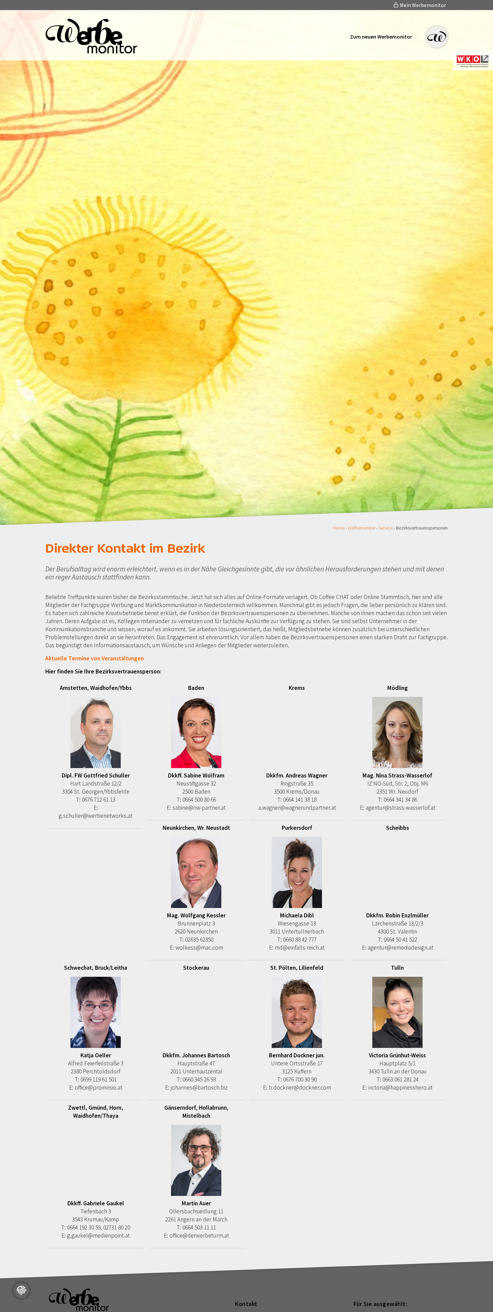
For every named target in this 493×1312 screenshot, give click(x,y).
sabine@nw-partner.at (199, 807)
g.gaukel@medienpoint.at (98, 1235)
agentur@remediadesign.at (400, 947)
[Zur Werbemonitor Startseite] (91, 51)
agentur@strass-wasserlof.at (400, 807)
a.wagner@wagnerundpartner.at (297, 807)
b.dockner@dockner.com (300, 1087)
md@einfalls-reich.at (300, 947)
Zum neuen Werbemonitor (381, 36)
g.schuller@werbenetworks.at (95, 815)
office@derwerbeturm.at (199, 1235)
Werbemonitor (361, 528)
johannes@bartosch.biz (199, 1087)
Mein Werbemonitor (422, 5)
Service (386, 528)
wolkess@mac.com (199, 947)
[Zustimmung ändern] (21, 1290)
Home (338, 528)
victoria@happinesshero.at (400, 1087)
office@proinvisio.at (98, 1087)
